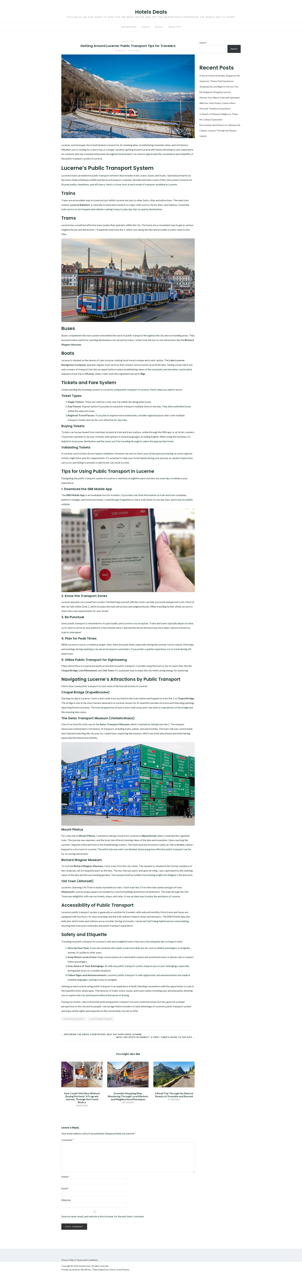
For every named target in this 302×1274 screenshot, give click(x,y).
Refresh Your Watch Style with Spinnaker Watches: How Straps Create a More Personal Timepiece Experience (219, 103)
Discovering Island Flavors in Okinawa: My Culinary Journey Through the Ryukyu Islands (219, 130)
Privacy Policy (68, 1260)
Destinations (128, 27)
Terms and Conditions (87, 1260)
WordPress (86, 1269)
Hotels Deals (151, 11)
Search (202, 42)
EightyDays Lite (106, 1269)
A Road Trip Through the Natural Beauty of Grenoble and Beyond (174, 1095)
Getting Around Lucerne (74, 1019)
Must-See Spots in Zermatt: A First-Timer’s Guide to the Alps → (155, 1037)
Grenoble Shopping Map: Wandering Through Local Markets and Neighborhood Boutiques (128, 1096)
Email (65, 1188)
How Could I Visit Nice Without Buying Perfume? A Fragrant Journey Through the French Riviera (82, 1098)
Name (65, 1176)
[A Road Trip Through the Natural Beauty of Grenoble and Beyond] (174, 1074)
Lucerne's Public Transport (101, 1019)
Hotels (159, 27)
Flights (146, 27)
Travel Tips (174, 27)
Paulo (120, 50)
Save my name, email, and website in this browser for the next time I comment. (102, 1216)
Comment (67, 1139)
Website (66, 1199)
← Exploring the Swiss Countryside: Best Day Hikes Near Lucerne (101, 1034)
